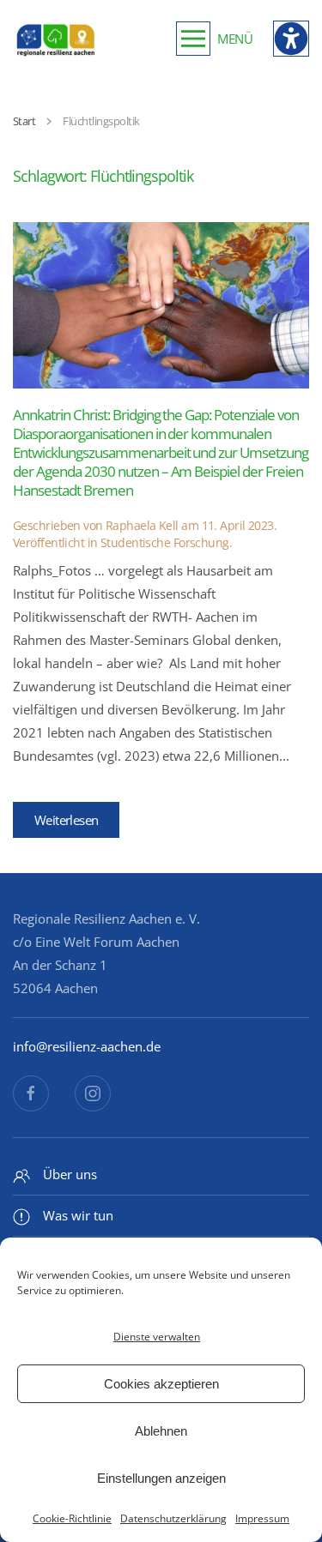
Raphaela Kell (142, 525)
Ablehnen (161, 1431)
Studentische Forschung (164, 542)
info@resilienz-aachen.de (87, 1046)
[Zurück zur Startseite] (56, 38)
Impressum (262, 1518)
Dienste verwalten (156, 1336)
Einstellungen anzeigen (161, 1478)
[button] (214, 38)
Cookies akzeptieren (161, 1383)
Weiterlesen (66, 819)
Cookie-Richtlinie (72, 1518)
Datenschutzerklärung (173, 1518)
